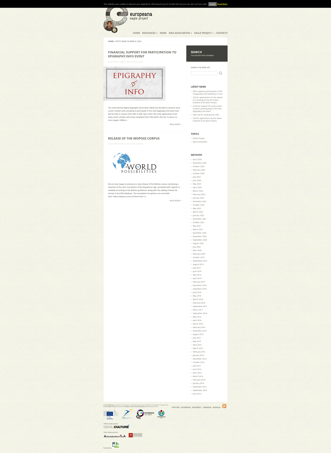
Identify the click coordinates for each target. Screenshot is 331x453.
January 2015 (198, 355)
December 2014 (199, 359)
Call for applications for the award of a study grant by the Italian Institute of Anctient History (207, 100)
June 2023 (197, 180)
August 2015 (198, 334)
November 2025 (199, 163)
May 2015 (197, 341)
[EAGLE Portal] (127, 31)
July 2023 (197, 177)
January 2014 (198, 383)
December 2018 (199, 285)
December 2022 (199, 201)
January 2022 (198, 215)
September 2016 (200, 313)
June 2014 (197, 369)
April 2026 (197, 159)
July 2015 (197, 338)
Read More (222, 4)
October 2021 (198, 222)
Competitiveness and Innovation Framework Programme (149, 405)
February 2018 (199, 303)
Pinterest (196, 407)
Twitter (175, 407)
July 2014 (197, 366)
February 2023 (199, 194)
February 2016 (199, 327)
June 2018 (197, 292)
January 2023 (198, 198)
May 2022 (197, 208)
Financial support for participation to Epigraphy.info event (142, 54)
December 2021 (199, 219)
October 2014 (198, 362)
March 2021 (198, 229)
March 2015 (198, 348)
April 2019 (197, 278)
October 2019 (198, 257)
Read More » (176, 124)
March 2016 (198, 324)
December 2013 (199, 387)
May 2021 (197, 226)
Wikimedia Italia (152, 406)
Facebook (185, 407)
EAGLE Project (204, 33)
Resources (150, 33)
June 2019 (197, 271)
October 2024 (198, 173)
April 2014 (197, 373)
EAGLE (116, 62)
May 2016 (197, 317)
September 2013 (200, 390)
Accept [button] (212, 4)
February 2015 (199, 352)
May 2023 (197, 184)
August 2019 (198, 264)
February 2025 (199, 170)
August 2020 (198, 243)
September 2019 (200, 261)
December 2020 (199, 233)
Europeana (120, 406)
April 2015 (197, 345)
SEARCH (196, 52)
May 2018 (197, 296)
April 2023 (197, 187)
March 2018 (198, 299)
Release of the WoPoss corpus (134, 138)
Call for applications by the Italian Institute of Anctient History (207, 119)
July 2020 (197, 247)
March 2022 (198, 212)
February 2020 (199, 254)
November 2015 (199, 331)
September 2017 (200, 306)
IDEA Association (180, 33)
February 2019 (199, 282)
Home (136, 33)
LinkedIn (207, 407)
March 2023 (198, 191)
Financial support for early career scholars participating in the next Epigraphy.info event (207, 108)
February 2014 (199, 380)
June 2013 (197, 394)
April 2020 (197, 250)
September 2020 (200, 240)
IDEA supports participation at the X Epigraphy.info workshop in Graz (208, 92)
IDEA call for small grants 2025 (206, 114)
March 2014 (198, 376)
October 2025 (198, 166)
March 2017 (198, 310)
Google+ (217, 407)
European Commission (121, 405)
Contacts (222, 33)
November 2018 (199, 289)
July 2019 (197, 268)
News (163, 33)
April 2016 (197, 320)
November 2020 (199, 236)
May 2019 (197, 275)
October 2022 (198, 205)
